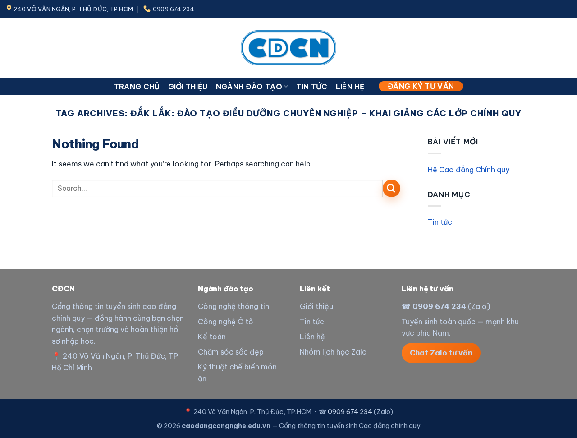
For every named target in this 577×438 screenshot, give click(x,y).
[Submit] (391, 188)
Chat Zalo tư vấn (441, 352)
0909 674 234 (439, 306)
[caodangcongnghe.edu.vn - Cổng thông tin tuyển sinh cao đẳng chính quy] (288, 47)
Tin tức (311, 86)
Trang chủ (137, 86)
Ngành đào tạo (249, 86)
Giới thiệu (188, 86)
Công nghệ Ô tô (225, 321)
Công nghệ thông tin (233, 306)
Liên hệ (350, 86)
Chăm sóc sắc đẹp (231, 351)
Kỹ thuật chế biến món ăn (237, 372)
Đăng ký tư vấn (421, 86)
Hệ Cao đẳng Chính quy (468, 169)
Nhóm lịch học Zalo (333, 351)
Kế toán (212, 336)
